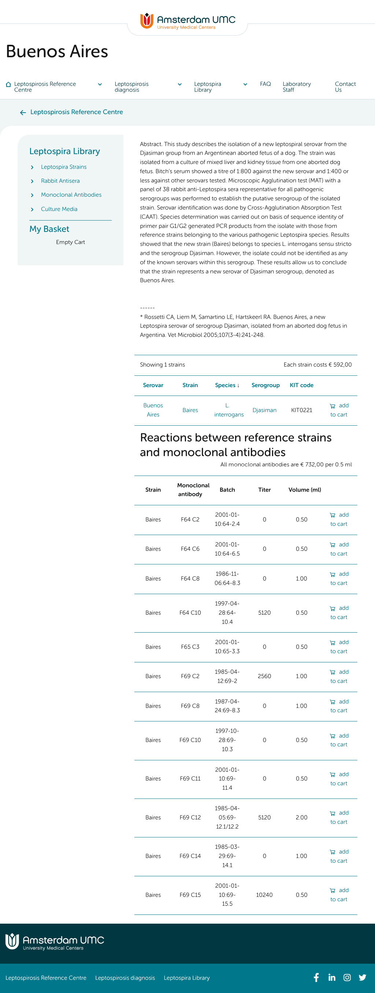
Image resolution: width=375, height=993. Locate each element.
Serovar (153, 386)
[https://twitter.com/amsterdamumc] (362, 977)
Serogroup (266, 386)
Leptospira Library (186, 978)
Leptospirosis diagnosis (125, 978)
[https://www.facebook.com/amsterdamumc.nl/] (316, 977)
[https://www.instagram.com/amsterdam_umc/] (347, 977)
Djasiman (264, 411)
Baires (190, 411)
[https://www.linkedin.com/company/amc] (332, 977)
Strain (190, 386)
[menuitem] (57, 87)
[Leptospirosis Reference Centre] (187, 29)
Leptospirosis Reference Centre (45, 978)
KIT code (301, 386)
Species (225, 386)
